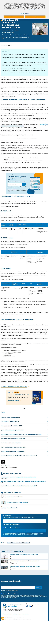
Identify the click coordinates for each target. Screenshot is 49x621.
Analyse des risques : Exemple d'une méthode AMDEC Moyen (24, 561)
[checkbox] (24, 527)
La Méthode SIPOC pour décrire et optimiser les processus (24, 554)
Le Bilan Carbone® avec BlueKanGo (15, 496)
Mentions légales (25, 614)
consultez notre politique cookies (33, 9)
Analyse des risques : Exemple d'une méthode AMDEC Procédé (25, 566)
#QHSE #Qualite (3, 478)
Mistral (12, 35)
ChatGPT (6, 35)
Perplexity (20, 35)
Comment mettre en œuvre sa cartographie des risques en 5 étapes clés (18, 477)
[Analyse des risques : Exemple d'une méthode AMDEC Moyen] (4, 562)
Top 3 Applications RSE (12, 507)
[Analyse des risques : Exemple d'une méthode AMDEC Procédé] (4, 568)
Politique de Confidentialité (12, 189)
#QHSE (2, 482)
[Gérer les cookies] (2, 618)
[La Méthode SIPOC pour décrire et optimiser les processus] (4, 556)
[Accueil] (2, 37)
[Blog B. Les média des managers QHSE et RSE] (13, 605)
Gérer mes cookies (24, 13)
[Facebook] (29, 606)
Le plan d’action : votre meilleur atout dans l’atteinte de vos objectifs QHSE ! (19, 485)
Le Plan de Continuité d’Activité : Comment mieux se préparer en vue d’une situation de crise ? (23, 481)
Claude (27, 35)
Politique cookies (17, 614)
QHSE (6, 37)
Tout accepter (14, 16)
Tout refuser (35, 16)
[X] (32, 606)
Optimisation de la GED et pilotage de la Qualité (17, 502)
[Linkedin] (27, 606)
